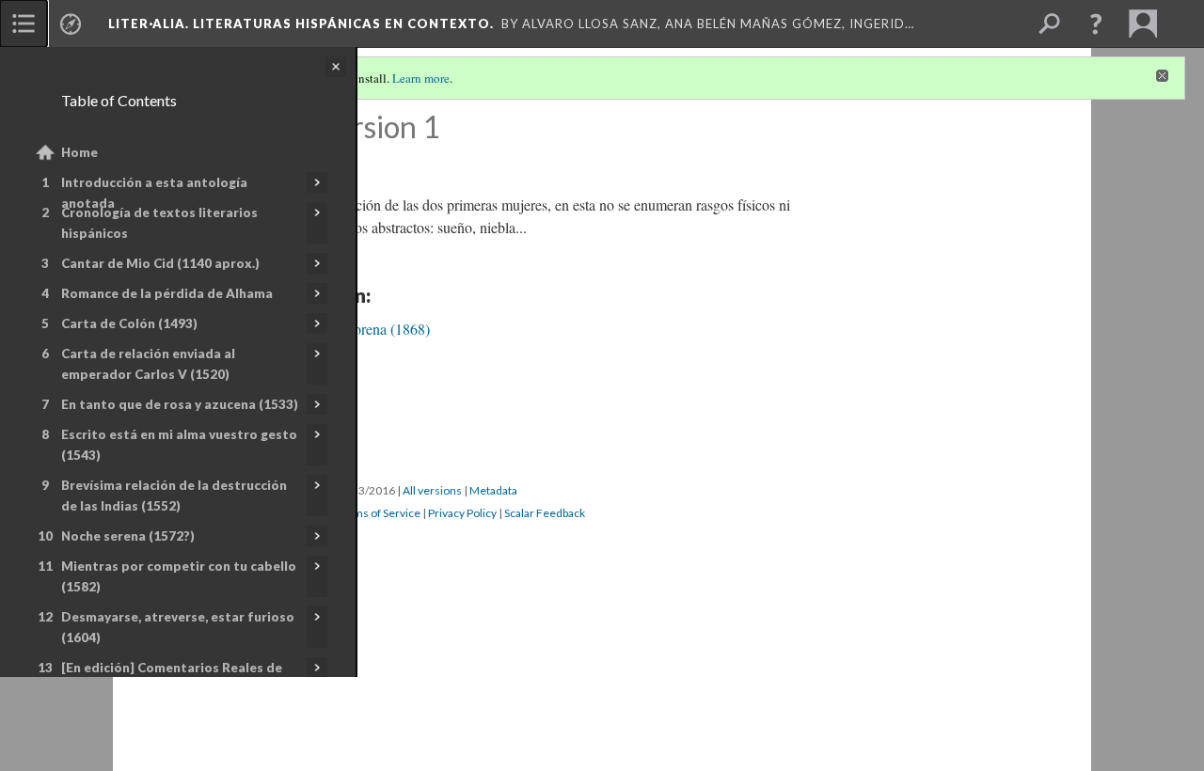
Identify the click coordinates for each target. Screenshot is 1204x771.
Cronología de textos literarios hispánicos (159, 223)
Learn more (421, 78)
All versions (432, 490)
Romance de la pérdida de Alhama (167, 293)
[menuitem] (23, 23)
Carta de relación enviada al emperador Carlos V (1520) (148, 364)
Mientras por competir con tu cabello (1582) (178, 576)
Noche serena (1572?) (128, 535)
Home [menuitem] (79, 152)
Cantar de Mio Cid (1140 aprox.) (160, 263)
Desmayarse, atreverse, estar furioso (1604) (177, 627)
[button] (1095, 23)
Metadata (493, 490)
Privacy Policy (462, 513)
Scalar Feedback (544, 513)
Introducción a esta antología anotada (154, 193)
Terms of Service (378, 513)
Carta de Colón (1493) (129, 323)
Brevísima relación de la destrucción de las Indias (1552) (174, 495)
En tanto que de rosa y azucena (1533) (179, 404)
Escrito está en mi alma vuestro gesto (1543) (179, 445)
